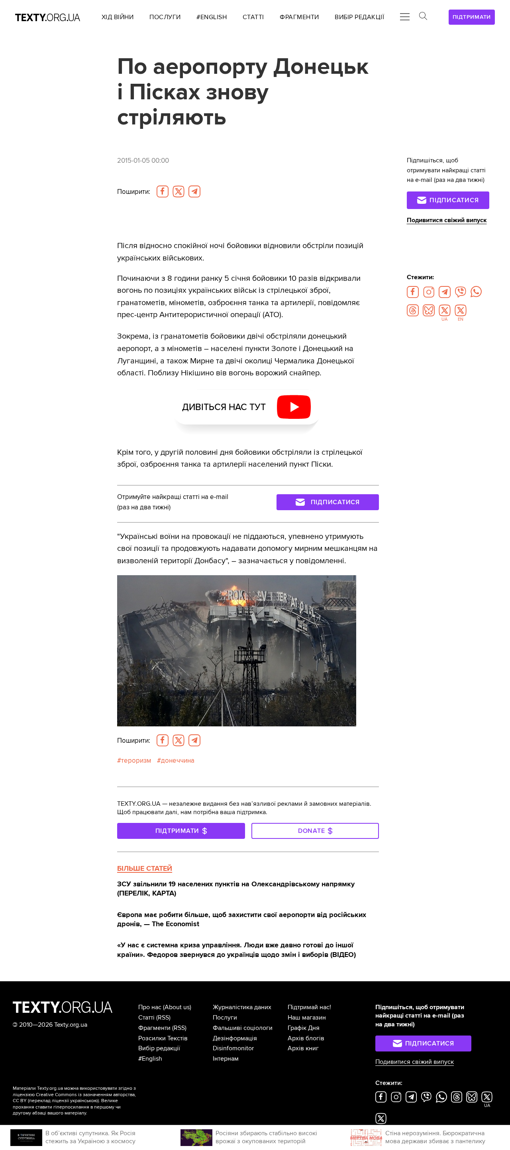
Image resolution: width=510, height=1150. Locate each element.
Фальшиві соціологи (243, 1028)
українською (84, 1101)
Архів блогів (306, 1038)
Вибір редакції (159, 1048)
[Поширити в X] (178, 191)
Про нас (149, 1007)
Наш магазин (307, 1018)
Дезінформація (235, 1038)
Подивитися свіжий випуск (447, 220)
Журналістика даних (242, 1007)
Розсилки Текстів (163, 1038)
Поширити (133, 191)
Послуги (225, 1018)
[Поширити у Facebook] (163, 191)
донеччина (177, 760)
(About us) (177, 1007)
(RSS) (163, 1018)
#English (150, 1059)
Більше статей (144, 868)
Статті (146, 1018)
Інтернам (226, 1059)
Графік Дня (304, 1028)
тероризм (136, 760)
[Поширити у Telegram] (194, 191)
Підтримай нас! (309, 1007)
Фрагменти (154, 1028)
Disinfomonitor (233, 1048)
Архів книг (303, 1048)
